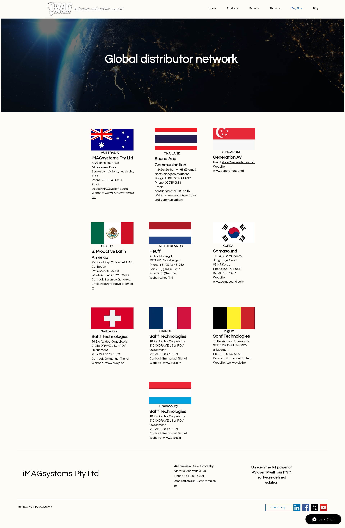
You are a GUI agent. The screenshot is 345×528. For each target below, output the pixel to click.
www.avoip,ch (114, 363)
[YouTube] (323, 507)
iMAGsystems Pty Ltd (61, 473)
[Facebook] (305, 507)
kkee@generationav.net (238, 162)
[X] (314, 507)
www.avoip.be (236, 362)
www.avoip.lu (172, 437)
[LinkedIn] (296, 507)
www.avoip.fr (172, 363)
